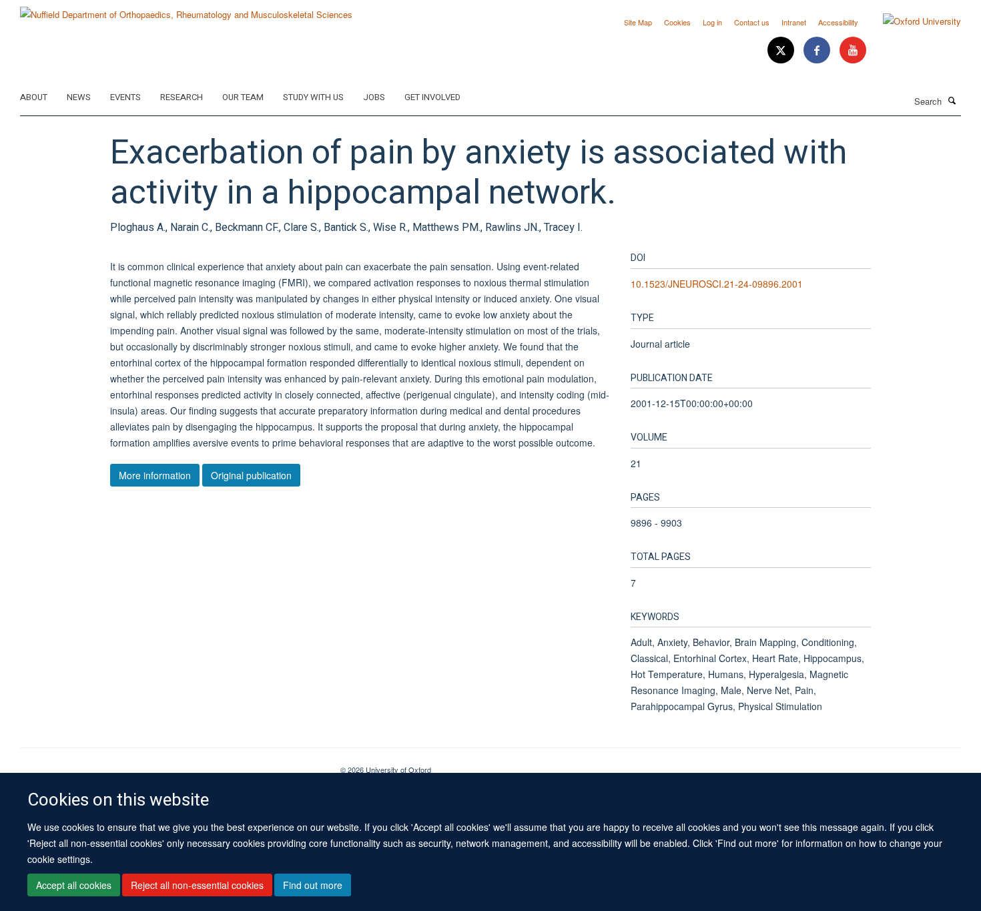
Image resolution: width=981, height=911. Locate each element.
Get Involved (432, 97)
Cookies (677, 22)
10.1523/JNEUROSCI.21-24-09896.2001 (717, 283)
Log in (712, 22)
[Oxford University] (912, 21)
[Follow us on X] (782, 50)
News (79, 97)
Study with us (313, 97)
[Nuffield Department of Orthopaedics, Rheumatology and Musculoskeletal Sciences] (186, 9)
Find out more (312, 885)
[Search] (952, 100)
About (33, 97)
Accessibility (838, 22)
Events (125, 97)
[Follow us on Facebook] (818, 50)
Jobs (374, 97)
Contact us (751, 22)
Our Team (243, 97)
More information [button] (155, 475)
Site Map (638, 22)
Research (181, 97)
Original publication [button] (251, 475)
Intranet (793, 22)
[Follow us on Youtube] (853, 50)
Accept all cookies (73, 885)
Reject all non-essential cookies (197, 885)
